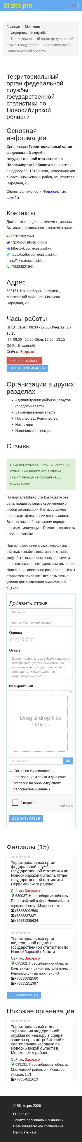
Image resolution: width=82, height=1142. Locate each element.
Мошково (32, 27)
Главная (13, 27)
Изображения (21, 686)
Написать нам (24, 1132)
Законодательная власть (35, 412)
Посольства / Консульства (36, 418)
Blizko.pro (17, 6)
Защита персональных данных (38, 1120)
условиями (41, 771)
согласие (21, 783)
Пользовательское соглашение (38, 1126)
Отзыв (15, 650)
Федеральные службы (28, 33)
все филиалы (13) (23, 995)
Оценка (15, 633)
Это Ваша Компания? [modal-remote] (27, 368)
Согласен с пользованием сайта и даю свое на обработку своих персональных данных (40, 780)
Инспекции (24, 424)
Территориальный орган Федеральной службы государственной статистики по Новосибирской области (39, 945)
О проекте (21, 1114)
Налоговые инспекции (33, 430)
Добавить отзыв (26, 818)
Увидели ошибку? (24, 361)
